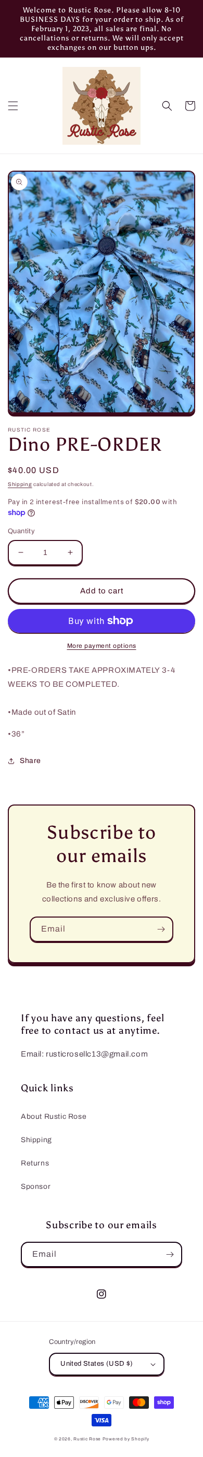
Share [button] (30, 761)
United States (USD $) (96, 1363)
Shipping (20, 484)
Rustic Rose (87, 1439)
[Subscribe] (160, 929)
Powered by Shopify (126, 1439)
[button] (13, 105)
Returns (35, 1163)
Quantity (21, 531)
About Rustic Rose (53, 1116)
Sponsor (35, 1186)
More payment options (101, 645)
